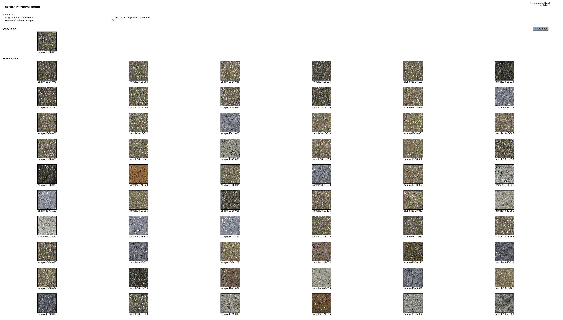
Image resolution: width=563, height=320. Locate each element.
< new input (541, 28)
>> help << (545, 5)
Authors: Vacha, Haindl (540, 3)
